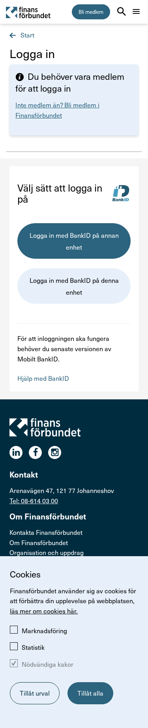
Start (26, 35)
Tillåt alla (90, 693)
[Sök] (121, 11)
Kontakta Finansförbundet (45, 532)
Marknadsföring (44, 630)
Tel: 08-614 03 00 (33, 500)
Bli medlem (91, 11)
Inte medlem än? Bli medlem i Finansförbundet (57, 110)
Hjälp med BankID (43, 378)
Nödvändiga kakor (47, 664)
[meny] (136, 11)
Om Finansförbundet (38, 542)
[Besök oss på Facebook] (38, 452)
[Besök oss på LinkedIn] (19, 452)
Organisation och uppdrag (46, 552)
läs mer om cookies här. (44, 610)
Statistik (33, 647)
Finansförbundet (28, 12)
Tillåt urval (35, 693)
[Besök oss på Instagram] (57, 452)
